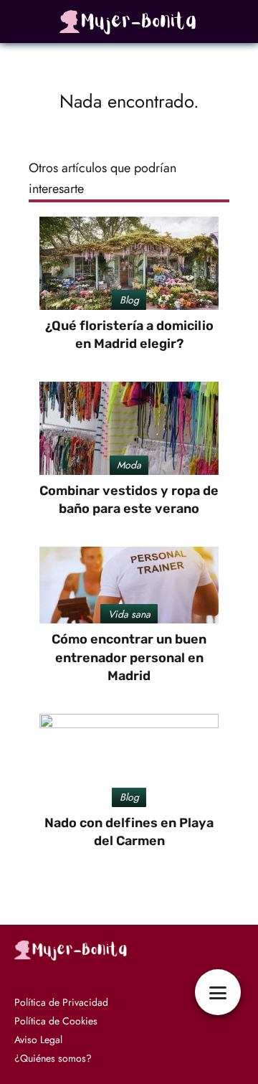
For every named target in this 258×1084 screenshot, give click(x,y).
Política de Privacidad (61, 1002)
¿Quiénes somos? (53, 1058)
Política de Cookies (55, 1021)
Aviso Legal (38, 1039)
